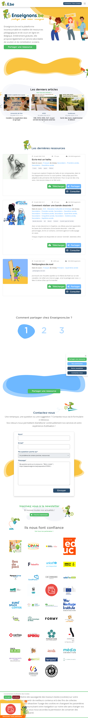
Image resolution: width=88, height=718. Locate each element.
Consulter (74, 186)
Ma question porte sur (28, 446)
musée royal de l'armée (67, 216)
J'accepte (8, 697)
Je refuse (16, 697)
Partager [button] (75, 181)
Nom (20, 429)
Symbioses (71, 108)
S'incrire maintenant (40, 510)
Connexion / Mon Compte (72, 3)
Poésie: (51, 163)
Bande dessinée (37, 216)
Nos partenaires (77, 363)
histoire (56, 216)
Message (22, 455)
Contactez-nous (77, 372)
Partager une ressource (20, 47)
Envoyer (61, 485)
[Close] (86, 356)
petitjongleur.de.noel (39, 265)
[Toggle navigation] (84, 3)
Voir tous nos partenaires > (44, 526)
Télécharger (58, 181)
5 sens (34, 163)
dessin (49, 216)
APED (44, 108)
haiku (40, 163)
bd (45, 216)
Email (21, 438)
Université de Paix (16, 108)
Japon (45, 163)
